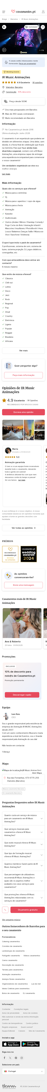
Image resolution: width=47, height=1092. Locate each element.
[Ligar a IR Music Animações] (5, 910)
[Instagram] (21, 1058)
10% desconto (24, 92)
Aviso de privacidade (10, 1013)
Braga (4, 19)
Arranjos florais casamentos (13, 979)
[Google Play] (30, 1046)
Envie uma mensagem (23, 585)
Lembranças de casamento (13, 951)
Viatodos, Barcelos (14, 87)
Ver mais (23, 350)
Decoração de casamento (13, 965)
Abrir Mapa (37, 773)
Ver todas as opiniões (22, 528)
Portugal (12, 1071)
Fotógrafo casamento (11, 956)
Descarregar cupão (22, 695)
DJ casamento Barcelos (12, 793)
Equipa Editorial (8, 1031)
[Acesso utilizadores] (43, 11)
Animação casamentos (11, 974)
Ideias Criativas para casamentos (16, 988)
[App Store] (11, 1046)
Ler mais (6, 174)
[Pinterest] (16, 1058)
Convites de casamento (12, 946)
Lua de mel (36, 984)
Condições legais (21, 1009)
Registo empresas (9, 1027)
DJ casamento (29, 993)
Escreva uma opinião (23, 412)
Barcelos (14, 19)
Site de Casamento (37, 1031)
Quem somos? (27, 1027)
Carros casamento (9, 960)
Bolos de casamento (10, 993)
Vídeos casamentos (32, 956)
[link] (22, 628)
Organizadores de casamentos (15, 984)
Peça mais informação (23, 375)
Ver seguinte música (11, 919)
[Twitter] (10, 1058)
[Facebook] (4, 1058)
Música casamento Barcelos (13, 789)
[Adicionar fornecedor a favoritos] (43, 27)
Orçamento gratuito (28, 910)
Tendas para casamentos (12, 970)
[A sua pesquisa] (4, 27)
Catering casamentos (11, 941)
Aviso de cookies (30, 1013)
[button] (23, 370)
